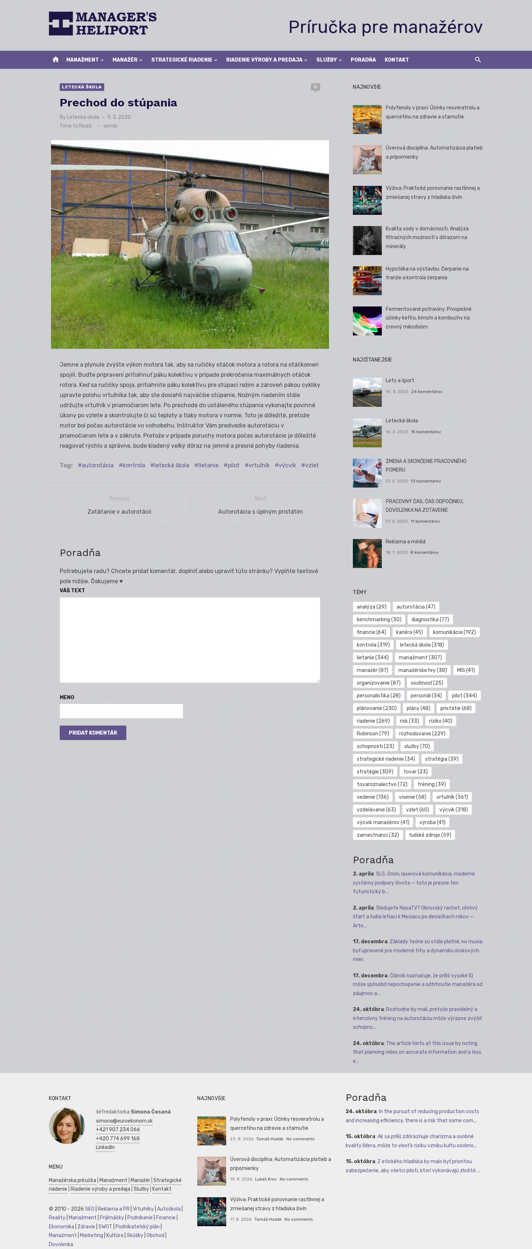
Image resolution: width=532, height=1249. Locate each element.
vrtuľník (259, 465)
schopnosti (375, 746)
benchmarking (379, 620)
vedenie (373, 797)
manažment (420, 658)
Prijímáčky (112, 1218)
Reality (57, 1218)
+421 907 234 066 (118, 1130)
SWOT (105, 1227)
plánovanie (377, 708)
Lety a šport (400, 380)
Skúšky (135, 1235)
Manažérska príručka (72, 1180)
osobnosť (427, 683)
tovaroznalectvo (382, 784)
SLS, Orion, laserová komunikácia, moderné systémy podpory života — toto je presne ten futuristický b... (414, 883)
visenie (412, 797)
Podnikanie (140, 1218)
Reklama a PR (114, 1209)
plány (418, 708)
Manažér (125, 60)
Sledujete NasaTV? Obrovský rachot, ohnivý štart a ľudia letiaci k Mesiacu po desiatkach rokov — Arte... (415, 917)
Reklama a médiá (406, 542)
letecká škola (171, 465)
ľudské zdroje (430, 835)
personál (426, 696)
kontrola (134, 465)
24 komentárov (427, 391)
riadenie (373, 721)
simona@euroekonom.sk (124, 1121)
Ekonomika (61, 1227)
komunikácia (454, 632)
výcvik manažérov (383, 822)
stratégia (442, 759)
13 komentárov (426, 481)
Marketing (91, 1235)
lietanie (208, 465)
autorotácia (98, 465)
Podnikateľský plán (137, 1227)
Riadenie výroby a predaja (264, 60)
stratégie (375, 772)
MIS (466, 670)
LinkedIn (105, 1147)
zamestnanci (378, 835)
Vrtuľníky (143, 1209)
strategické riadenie (386, 759)
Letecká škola (82, 86)
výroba (432, 822)
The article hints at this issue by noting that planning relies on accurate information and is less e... (417, 1052)
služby (417, 746)
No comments (300, 1138)
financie (371, 632)
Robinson (373, 734)
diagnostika (430, 620)
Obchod (155, 1235)
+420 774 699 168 (118, 1139)
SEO (89, 1209)
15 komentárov (426, 431)
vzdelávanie (376, 810)
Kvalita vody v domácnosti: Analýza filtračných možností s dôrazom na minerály (427, 238)
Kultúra (114, 1235)
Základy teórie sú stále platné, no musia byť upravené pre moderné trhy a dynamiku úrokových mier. (417, 950)
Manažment (82, 60)
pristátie (456, 708)
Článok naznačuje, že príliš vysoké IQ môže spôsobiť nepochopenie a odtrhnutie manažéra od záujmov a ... (417, 985)
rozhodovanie (422, 734)
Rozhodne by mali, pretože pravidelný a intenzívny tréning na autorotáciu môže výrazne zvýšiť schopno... (417, 1018)
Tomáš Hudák (269, 1138)
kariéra (409, 632)
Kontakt (397, 60)
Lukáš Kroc (266, 1179)
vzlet (312, 465)
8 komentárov (424, 552)
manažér (372, 670)
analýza (372, 607)
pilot (234, 465)
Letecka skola (83, 117)
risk (409, 721)
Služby (326, 60)
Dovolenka (61, 1244)
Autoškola (169, 1209)
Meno (67, 697)
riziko (440, 721)
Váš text (72, 591)
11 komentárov (425, 521)
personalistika (379, 696)
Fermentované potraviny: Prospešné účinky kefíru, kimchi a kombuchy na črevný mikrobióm (429, 318)
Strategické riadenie (181, 60)
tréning (432, 784)
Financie (166, 1218)
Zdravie (86, 1227)
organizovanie (379, 683)
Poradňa (363, 60)
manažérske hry (422, 670)
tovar (416, 772)
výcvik (287, 465)
